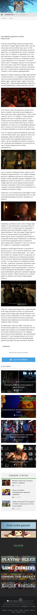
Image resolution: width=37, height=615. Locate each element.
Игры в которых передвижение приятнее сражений (21, 492)
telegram (24, 606)
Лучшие (10, 610)
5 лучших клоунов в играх (18, 462)
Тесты (23, 612)
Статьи (16, 610)
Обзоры (26, 610)
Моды (13, 612)
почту (33, 606)
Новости (9, 14)
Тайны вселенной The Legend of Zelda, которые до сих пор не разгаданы (23, 504)
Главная (3, 18)
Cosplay (18, 612)
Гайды (21, 610)
